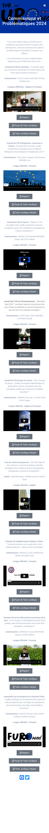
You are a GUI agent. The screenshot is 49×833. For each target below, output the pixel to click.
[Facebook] (21, 777)
